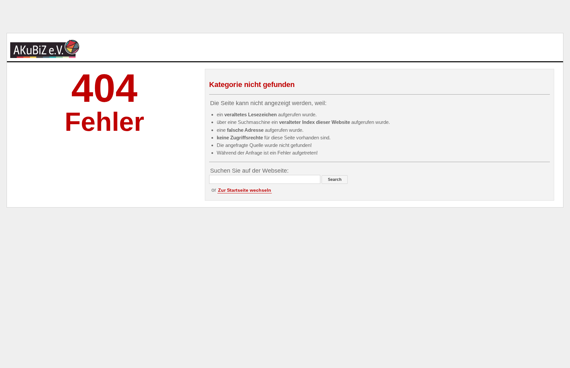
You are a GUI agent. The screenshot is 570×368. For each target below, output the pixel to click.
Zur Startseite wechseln (244, 190)
